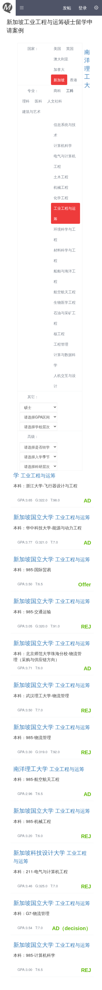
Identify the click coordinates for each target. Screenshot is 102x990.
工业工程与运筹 (65, 213)
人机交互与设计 (65, 380)
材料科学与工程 (65, 255)
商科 (57, 90)
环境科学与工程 (65, 234)
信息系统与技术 (65, 130)
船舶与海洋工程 (65, 276)
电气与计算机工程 (65, 161)
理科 (26, 101)
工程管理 (61, 344)
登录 (82, 8)
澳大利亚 (61, 58)
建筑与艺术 (31, 111)
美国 (57, 48)
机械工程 (61, 187)
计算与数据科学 (65, 360)
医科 (38, 101)
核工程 (59, 333)
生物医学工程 (65, 302)
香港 (73, 79)
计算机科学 (63, 145)
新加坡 (59, 79)
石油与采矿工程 (65, 318)
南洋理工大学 (48, 768)
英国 (69, 48)
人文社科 (54, 101)
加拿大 (59, 69)
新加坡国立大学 (51, 517)
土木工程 (61, 176)
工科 (69, 90)
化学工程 (61, 197)
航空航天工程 (65, 291)
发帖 (67, 8)
